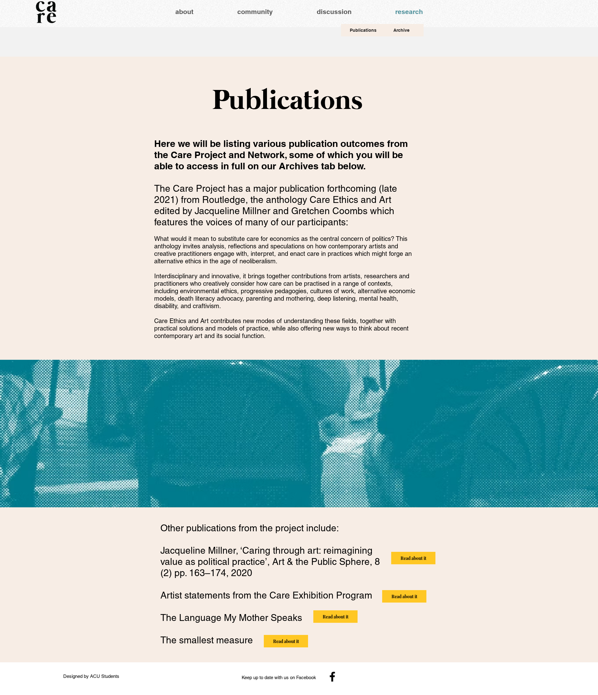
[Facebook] (332, 676)
